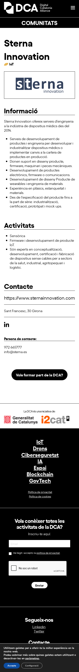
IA (40, 461)
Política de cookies (40, 496)
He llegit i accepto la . (36, 552)
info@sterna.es (15, 351)
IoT (40, 441)
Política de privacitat (40, 492)
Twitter (39, 631)
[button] (73, 7)
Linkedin (39, 626)
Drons (40, 448)
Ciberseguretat (40, 454)
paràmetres (32, 658)
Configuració (32, 665)
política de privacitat (48, 552)
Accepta (11, 665)
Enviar (39, 585)
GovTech (40, 480)
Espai (40, 467)
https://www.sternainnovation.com (39, 297)
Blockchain (40, 473)
